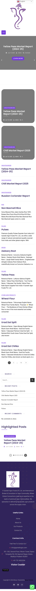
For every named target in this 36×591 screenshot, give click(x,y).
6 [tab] (22, 81)
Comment (27, 53)
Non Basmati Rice (11, 208)
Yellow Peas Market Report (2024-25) (18, 48)
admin (20, 53)
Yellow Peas (7, 274)
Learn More (18, 58)
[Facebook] (14, 584)
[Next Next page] (26, 362)
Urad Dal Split (9, 322)
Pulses (3, 226)
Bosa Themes (29, 580)
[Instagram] (21, 584)
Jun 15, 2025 (11, 53)
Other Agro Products (8, 295)
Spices (3, 247)
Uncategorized (9, 108)
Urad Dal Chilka (10, 346)
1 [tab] (13, 81)
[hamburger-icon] (3, 32)
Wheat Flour (8, 298)
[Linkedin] (18, 584)
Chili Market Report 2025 (16, 150)
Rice (2, 204)
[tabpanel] (18, 60)
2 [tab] (15, 81)
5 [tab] (20, 81)
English (22, 1)
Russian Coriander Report (15, 195)
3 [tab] (17, 81)
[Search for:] (18, 380)
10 (21, 362)
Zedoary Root (8, 250)
